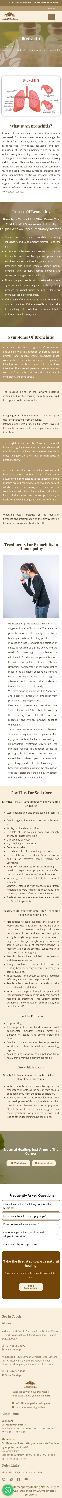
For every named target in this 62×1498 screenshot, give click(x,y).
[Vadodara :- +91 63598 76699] (9, 3)
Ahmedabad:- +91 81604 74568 (47, 3)
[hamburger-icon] (51, 17)
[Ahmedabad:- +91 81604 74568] (35, 3)
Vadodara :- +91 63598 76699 (21, 3)
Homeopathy (15, 623)
